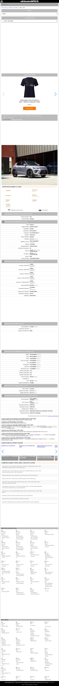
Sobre (23, 684)
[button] (55, 94)
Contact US (35, 684)
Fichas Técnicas (4, 7)
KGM (10, 7)
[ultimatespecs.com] (29, 1)
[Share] (56, 4)
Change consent (51, 682)
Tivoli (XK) (14, 7)
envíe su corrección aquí (53, 416)
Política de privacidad (29, 684)
